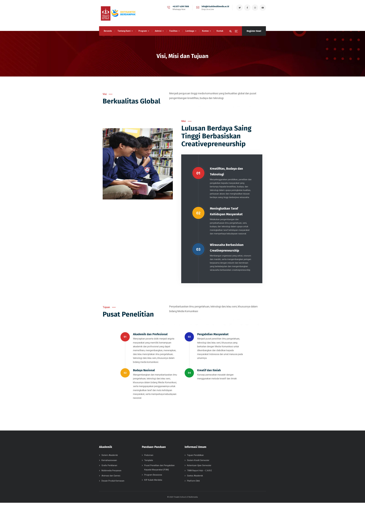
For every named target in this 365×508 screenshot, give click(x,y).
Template (148, 460)
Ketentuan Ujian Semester (199, 465)
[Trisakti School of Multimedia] (117, 13)
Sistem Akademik (110, 455)
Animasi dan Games (111, 475)
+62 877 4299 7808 (181, 6)
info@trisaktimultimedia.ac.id (215, 6)
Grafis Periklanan (109, 465)
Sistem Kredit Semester (198, 460)
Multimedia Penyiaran (111, 470)
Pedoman (148, 455)
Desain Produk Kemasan (113, 481)
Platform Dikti (193, 481)
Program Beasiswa (153, 475)
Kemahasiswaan (109, 460)
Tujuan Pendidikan (195, 455)
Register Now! (254, 31)
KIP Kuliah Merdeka (153, 480)
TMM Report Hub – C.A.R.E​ (199, 470)
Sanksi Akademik (195, 475)
